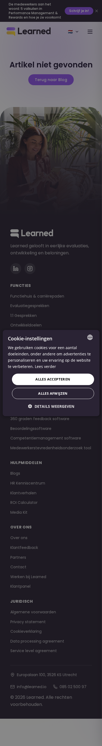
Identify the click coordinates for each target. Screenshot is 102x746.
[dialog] (50, 373)
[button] (51, 406)
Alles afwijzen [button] (53, 393)
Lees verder (45, 366)
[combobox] (90, 337)
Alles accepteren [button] (52, 379)
